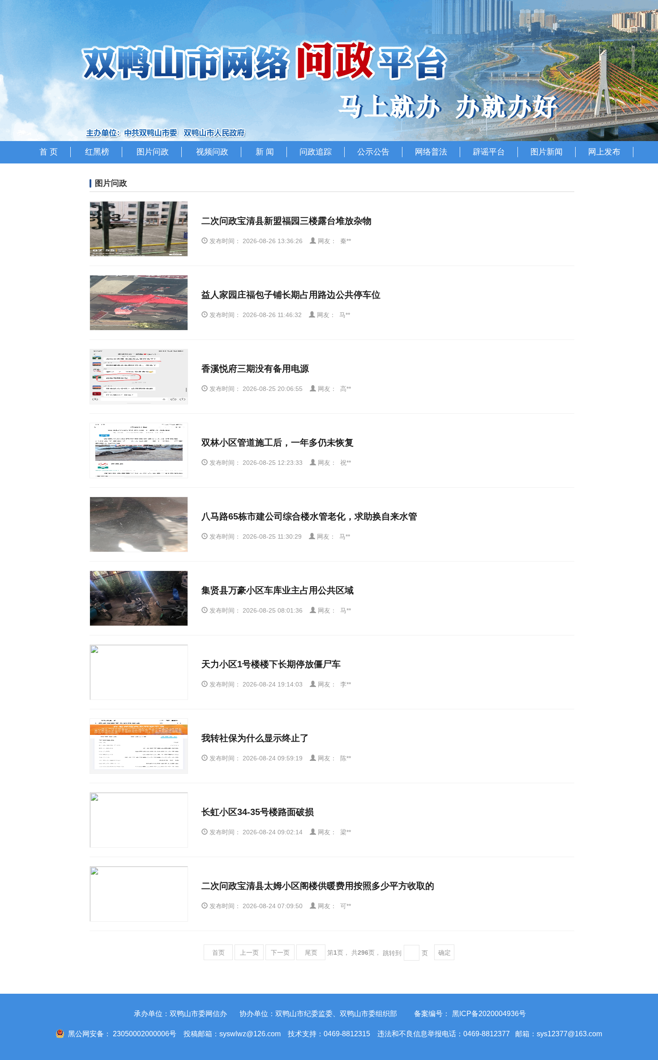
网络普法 (431, 151)
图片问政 (153, 151)
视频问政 (212, 151)
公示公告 (373, 151)
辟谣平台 (489, 151)
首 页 (48, 151)
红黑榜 (97, 151)
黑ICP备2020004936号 (489, 1013)
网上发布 (604, 151)
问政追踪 (315, 151)
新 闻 (265, 151)
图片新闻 (546, 151)
